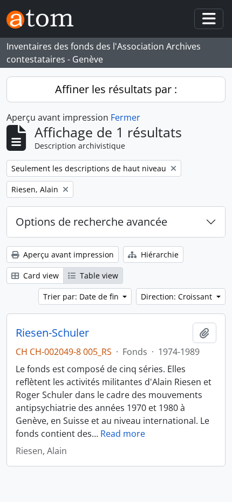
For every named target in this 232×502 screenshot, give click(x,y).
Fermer (125, 117)
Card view (40, 275)
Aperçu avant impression (67, 254)
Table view (98, 275)
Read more (122, 434)
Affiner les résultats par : (116, 89)
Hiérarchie (159, 254)
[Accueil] (44, 19)
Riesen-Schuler (52, 332)
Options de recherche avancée (91, 221)
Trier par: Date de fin (82, 296)
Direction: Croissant (177, 296)
